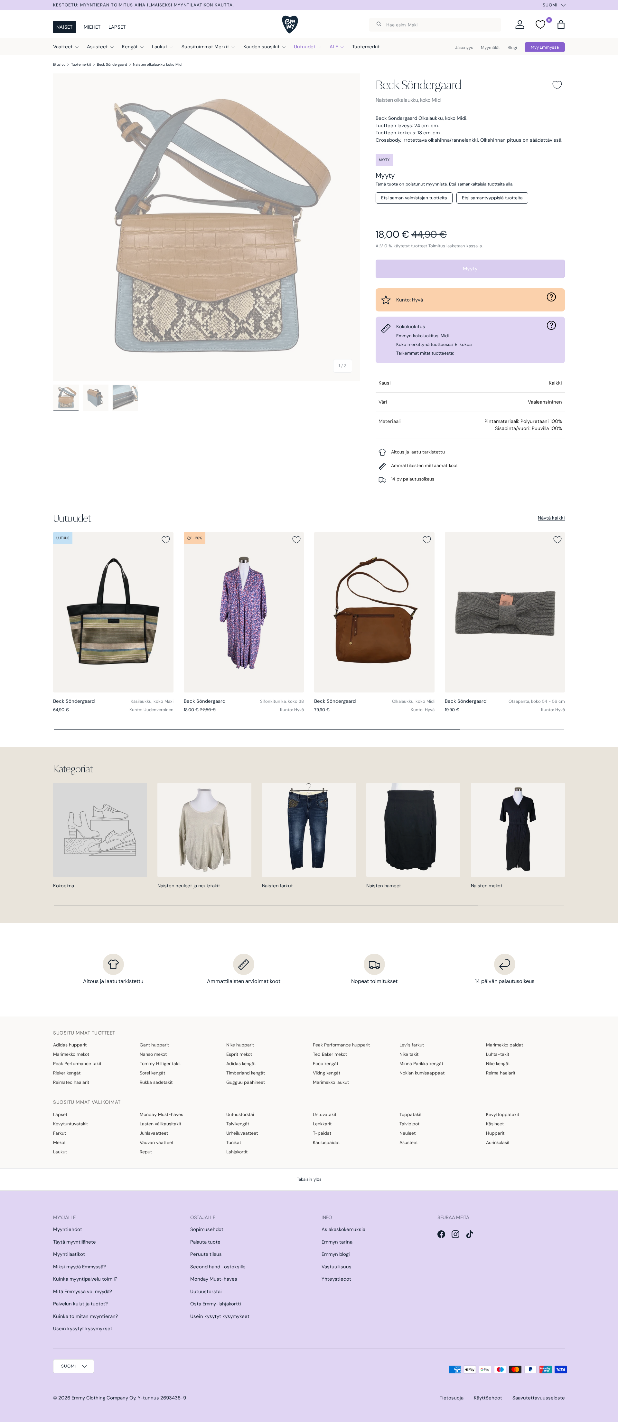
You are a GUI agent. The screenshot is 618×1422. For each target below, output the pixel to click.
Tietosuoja (452, 1398)
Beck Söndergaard (112, 64)
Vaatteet (63, 46)
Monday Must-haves (161, 1114)
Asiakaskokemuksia (343, 1229)
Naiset (64, 27)
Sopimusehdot (206, 1229)
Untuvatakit (324, 1114)
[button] (561, 24)
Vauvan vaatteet (156, 1142)
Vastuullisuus (336, 1267)
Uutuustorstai (240, 1114)
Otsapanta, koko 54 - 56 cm (537, 701)
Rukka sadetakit (156, 1082)
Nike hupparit (240, 1045)
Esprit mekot (239, 1054)
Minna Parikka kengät (421, 1063)
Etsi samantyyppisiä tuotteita (492, 198)
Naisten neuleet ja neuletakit (188, 886)
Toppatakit (410, 1114)
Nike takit (408, 1054)
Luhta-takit (497, 1054)
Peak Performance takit (77, 1063)
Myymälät (490, 47)
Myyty (470, 268)
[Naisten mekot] (518, 830)
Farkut (59, 1133)
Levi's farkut (411, 1045)
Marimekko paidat (504, 1045)
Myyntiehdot (67, 1229)
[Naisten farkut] (309, 830)
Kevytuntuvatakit (70, 1124)
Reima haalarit (500, 1073)
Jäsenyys (464, 47)
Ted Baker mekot (330, 1054)
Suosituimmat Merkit (205, 46)
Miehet (92, 27)
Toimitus (436, 246)
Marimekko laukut (331, 1082)
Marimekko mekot (71, 1054)
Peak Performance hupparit (341, 1045)
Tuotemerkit (366, 46)
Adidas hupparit (70, 1045)
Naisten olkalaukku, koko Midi (158, 64)
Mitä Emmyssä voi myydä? (82, 1291)
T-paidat (322, 1133)
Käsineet (495, 1124)
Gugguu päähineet (245, 1082)
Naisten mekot (486, 886)
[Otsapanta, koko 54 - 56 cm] (505, 612)
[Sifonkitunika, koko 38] (244, 612)
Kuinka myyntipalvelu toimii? (85, 1279)
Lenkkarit (322, 1124)
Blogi (512, 47)
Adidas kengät (241, 1063)
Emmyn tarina (337, 1242)
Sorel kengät (152, 1073)
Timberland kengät (245, 1073)
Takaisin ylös (309, 1179)
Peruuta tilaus (206, 1254)
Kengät (130, 46)
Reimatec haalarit (71, 1082)
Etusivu (59, 64)
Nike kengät (498, 1063)
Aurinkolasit (498, 1142)
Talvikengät (237, 1124)
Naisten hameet (383, 886)
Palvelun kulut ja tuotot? (80, 1304)
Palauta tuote (205, 1242)
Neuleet (407, 1133)
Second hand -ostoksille (218, 1267)
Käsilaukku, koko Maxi (152, 701)
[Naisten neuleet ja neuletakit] (204, 830)
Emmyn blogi (336, 1254)
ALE (334, 46)
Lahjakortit (237, 1152)
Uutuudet (304, 46)
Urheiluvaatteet (242, 1133)
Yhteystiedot (336, 1279)
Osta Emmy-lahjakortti (215, 1304)
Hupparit (495, 1133)
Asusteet (97, 46)
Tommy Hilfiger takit (160, 1063)
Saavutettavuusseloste (538, 1398)
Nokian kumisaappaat (422, 1073)
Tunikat (233, 1142)
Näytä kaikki (551, 518)
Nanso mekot (153, 1054)
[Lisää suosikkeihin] (557, 85)
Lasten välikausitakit (160, 1124)
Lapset (117, 27)
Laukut (159, 46)
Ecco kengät (325, 1063)
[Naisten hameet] (413, 830)
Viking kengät (326, 1073)
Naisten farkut (277, 886)
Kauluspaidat (326, 1142)
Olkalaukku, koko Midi (413, 701)
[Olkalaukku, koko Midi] (374, 612)
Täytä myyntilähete (74, 1242)
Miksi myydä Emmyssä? (79, 1267)
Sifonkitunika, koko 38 (282, 701)
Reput (146, 1152)
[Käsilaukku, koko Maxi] (113, 612)
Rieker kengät (66, 1073)
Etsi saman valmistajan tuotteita (414, 198)
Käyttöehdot (488, 1398)
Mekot (59, 1142)
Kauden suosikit (261, 46)
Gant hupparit (154, 1045)
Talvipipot (409, 1124)
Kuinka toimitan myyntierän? (85, 1316)
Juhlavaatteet (154, 1133)
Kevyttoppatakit (502, 1114)
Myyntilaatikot (69, 1254)
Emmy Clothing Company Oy (103, 1398)
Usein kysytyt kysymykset (82, 1328)
